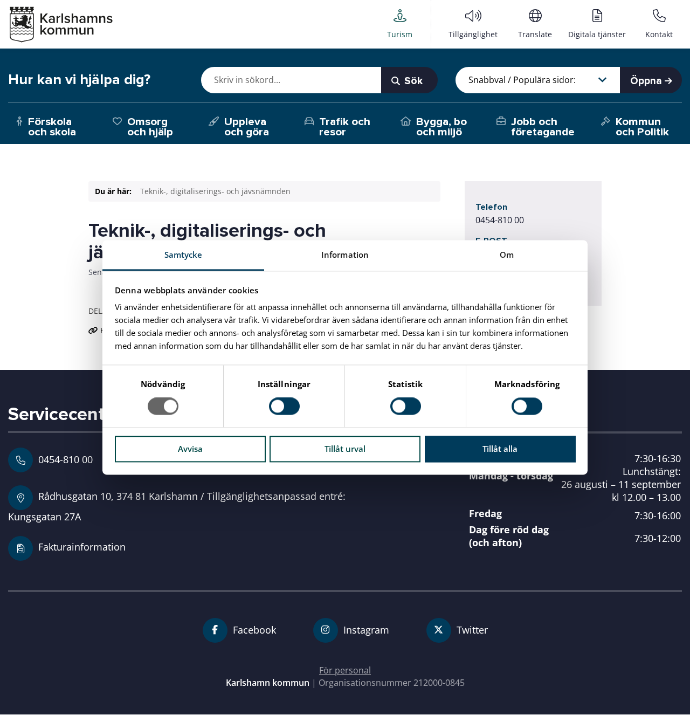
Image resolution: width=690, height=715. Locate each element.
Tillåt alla (500, 448)
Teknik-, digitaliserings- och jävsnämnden (215, 191)
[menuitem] (400, 23)
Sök (412, 80)
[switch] (284, 406)
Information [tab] (345, 254)
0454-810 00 (499, 220)
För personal (345, 670)
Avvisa (190, 448)
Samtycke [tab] (183, 254)
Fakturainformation (82, 546)
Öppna (647, 80)
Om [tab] (507, 254)
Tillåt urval (345, 448)
